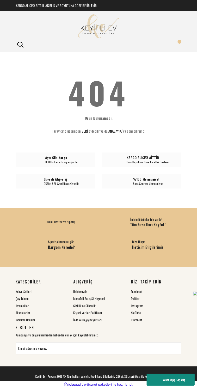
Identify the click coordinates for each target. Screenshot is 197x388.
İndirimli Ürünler (25, 319)
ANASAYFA (115, 131)
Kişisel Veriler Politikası (87, 312)
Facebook (136, 291)
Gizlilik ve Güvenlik (84, 305)
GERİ (84, 131)
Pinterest (136, 319)
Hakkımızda (80, 291)
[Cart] (176, 44)
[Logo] (98, 26)
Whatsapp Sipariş (174, 379)
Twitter (135, 298)
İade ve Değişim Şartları (87, 319)
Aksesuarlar (23, 312)
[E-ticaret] (98, 384)
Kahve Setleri (23, 291)
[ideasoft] (73, 384)
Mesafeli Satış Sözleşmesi (89, 298)
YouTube (136, 312)
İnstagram (137, 305)
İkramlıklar (22, 305)
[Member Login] (98, 44)
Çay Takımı (22, 298)
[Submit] (175, 348)
